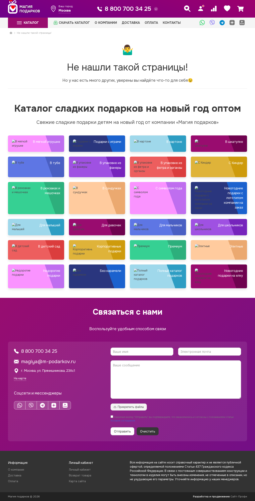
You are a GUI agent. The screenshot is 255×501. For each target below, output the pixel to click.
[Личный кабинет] (200, 8)
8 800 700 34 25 (128, 9)
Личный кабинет (80, 469)
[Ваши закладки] (227, 8)
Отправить (122, 431)
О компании (106, 23)
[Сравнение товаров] (214, 8)
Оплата (151, 23)
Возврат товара (80, 475)
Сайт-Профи (238, 496)
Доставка (131, 23)
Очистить (147, 431)
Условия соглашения (123, 420)
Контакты (172, 23)
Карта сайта (77, 481)
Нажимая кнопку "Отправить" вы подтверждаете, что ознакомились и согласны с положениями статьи (172, 419)
